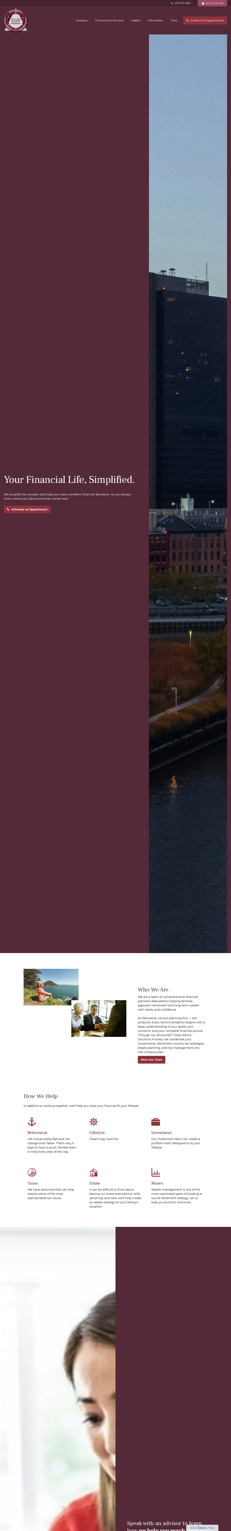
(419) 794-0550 (182, 3)
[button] (81, 20)
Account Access (214, 3)
